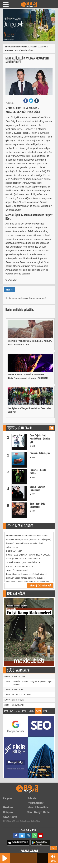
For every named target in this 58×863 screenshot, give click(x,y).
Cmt (38, 710)
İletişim (8, 812)
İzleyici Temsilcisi (38, 807)
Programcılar (35, 802)
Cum (31, 710)
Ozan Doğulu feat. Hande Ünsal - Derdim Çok (40, 438)
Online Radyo (25, 821)
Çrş (18, 710)
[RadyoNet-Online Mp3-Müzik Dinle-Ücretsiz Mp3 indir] (29, 4)
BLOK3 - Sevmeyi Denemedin (37, 488)
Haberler (32, 798)
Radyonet (8, 798)
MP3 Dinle (7, 821)
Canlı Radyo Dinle (38, 812)
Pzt (6, 710)
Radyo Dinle (35, 821)
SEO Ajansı (10, 816)
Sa (11, 710)
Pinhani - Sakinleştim (40, 453)
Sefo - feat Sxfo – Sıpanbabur (38, 505)
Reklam (8, 807)
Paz (45, 710)
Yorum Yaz (9, 289)
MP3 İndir (15, 821)
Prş (24, 710)
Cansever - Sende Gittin (38, 471)
